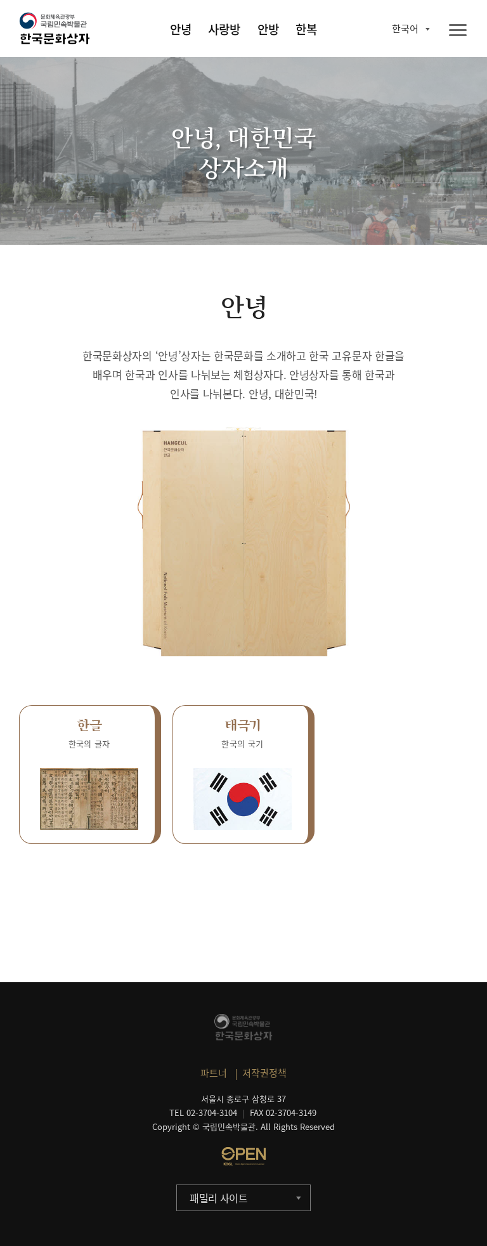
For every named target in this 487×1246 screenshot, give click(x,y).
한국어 (405, 29)
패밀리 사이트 (219, 1197)
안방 (268, 29)
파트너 (213, 1073)
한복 (306, 29)
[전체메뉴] (458, 31)
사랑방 (224, 29)
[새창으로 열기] (243, 1155)
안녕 (181, 29)
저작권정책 (264, 1073)
